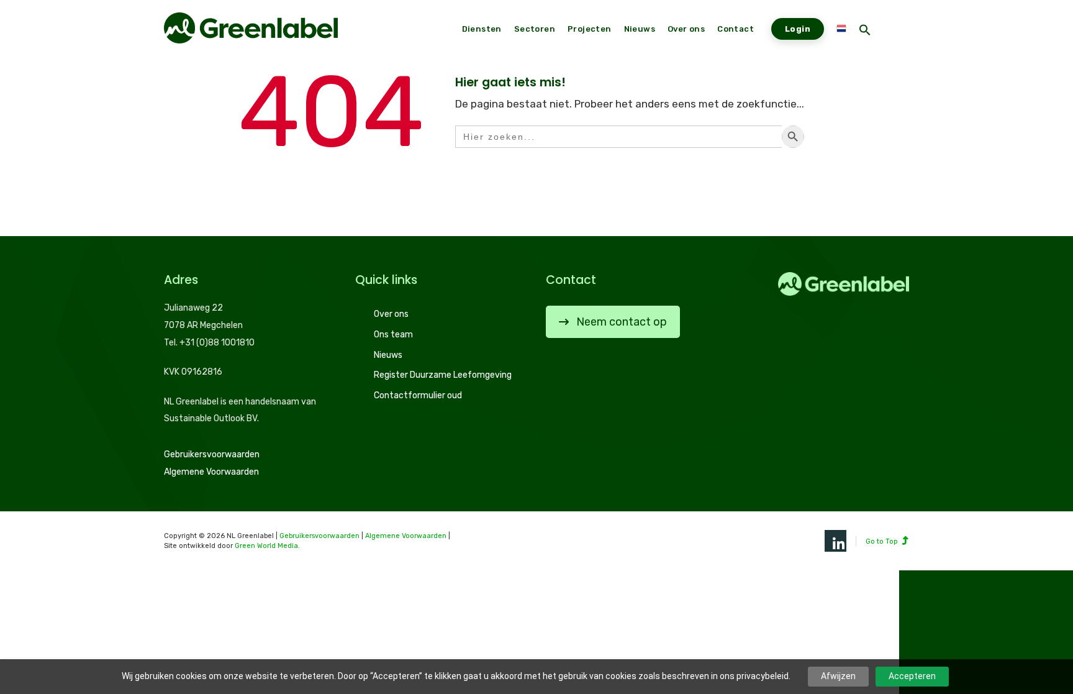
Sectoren (534, 29)
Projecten (590, 29)
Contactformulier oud (418, 395)
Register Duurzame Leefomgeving (443, 375)
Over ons (391, 314)
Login (797, 29)
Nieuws (388, 355)
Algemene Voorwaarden (211, 472)
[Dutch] (841, 29)
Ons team (393, 334)
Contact (735, 29)
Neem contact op (621, 322)
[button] (865, 31)
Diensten (482, 29)
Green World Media (266, 546)
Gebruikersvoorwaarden (212, 454)
